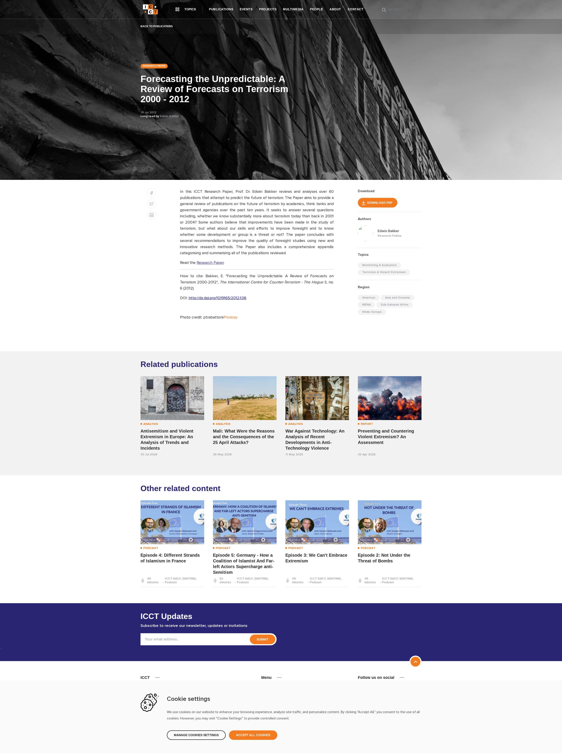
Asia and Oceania (397, 297)
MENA (366, 304)
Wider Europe (372, 311)
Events (246, 9)
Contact (356, 9)
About (335, 9)
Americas (368, 297)
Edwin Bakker (169, 116)
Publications (221, 9)
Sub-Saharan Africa (394, 304)
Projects (267, 9)
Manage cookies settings (196, 735)
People (316, 9)
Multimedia (293, 9)
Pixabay (231, 317)
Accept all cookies (253, 735)
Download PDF (380, 202)
